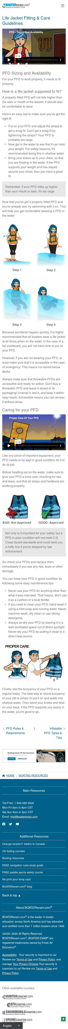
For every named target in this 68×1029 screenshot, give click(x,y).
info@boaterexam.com (24, 816)
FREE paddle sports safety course (22, 872)
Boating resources (13, 858)
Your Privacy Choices (25, 964)
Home (10, 775)
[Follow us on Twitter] (10, 824)
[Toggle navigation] (63, 5)
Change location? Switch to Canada (23, 844)
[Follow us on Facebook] (3, 824)
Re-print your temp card (16, 879)
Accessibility (9, 955)
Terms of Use (24, 959)
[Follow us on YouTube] (17, 824)
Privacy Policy (47, 959)
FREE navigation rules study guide (22, 865)
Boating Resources (33, 775)
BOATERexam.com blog (17, 886)
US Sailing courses (13, 851)
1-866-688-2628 (24, 803)
